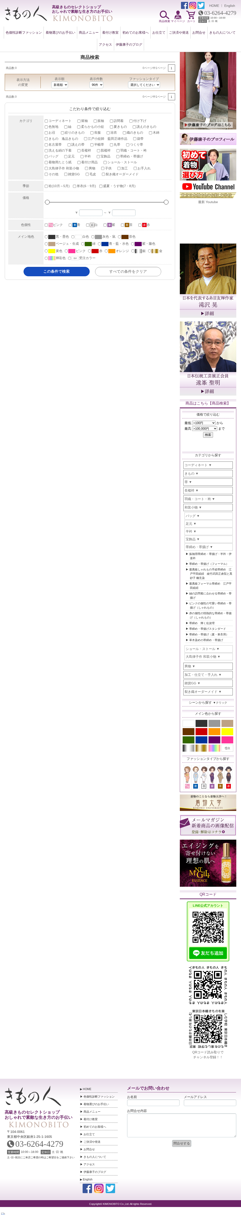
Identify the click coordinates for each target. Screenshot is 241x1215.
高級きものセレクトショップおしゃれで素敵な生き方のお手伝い (38, 1115)
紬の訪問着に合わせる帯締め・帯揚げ (210, 595)
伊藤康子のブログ (129, 44)
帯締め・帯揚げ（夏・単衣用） (209, 634)
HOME (214, 6)
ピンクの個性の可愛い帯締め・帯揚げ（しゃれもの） (210, 605)
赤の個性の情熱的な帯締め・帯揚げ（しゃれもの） (210, 615)
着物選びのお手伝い (60, 32)
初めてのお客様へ (135, 32)
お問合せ (198, 32)
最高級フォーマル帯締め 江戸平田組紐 (210, 585)
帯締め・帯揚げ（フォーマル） (209, 563)
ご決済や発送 (179, 32)
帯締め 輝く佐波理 (202, 623)
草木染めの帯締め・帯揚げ (206, 640)
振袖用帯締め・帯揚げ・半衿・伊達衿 (210, 556)
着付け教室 (110, 32)
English (229, 6)
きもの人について (222, 32)
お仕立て (158, 32)
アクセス (105, 44)
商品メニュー (89, 32)
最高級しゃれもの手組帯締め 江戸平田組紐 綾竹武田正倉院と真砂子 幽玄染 (210, 574)
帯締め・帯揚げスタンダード (207, 628)
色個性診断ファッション (24, 32)
